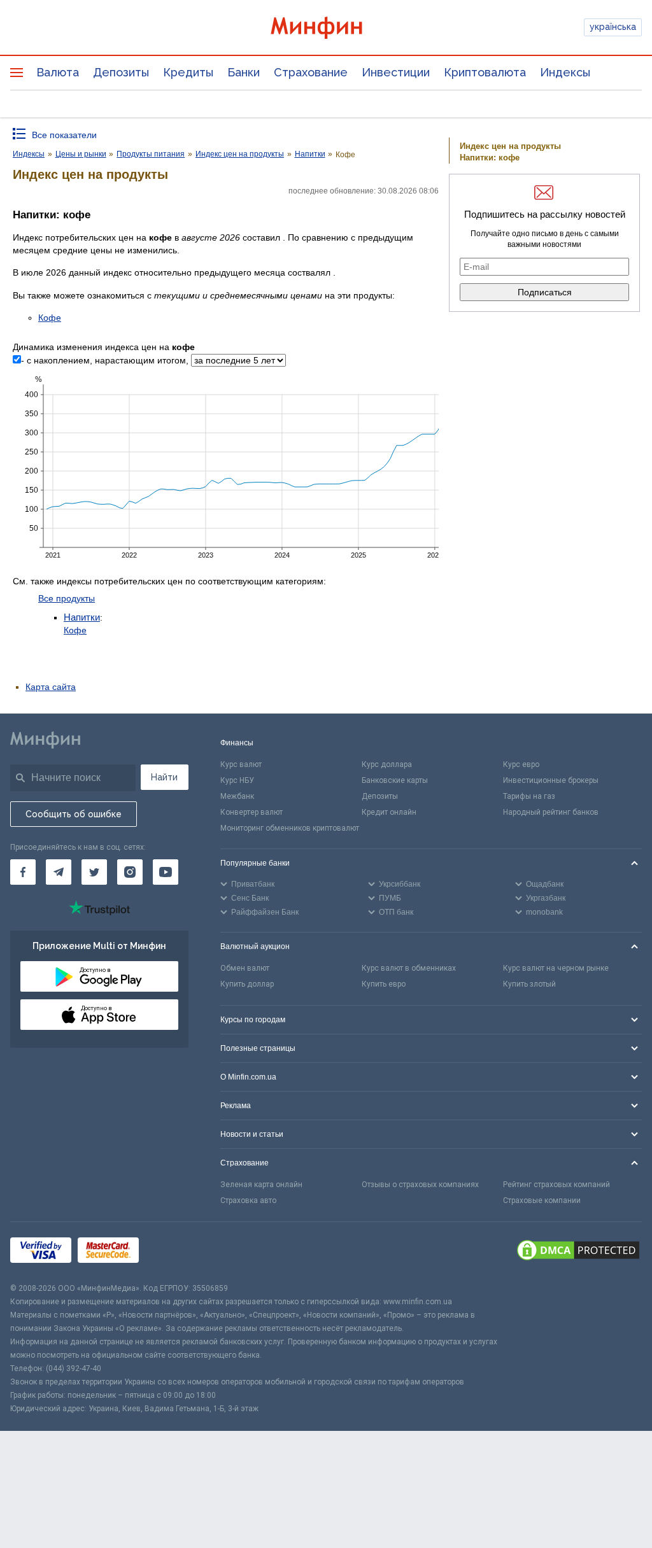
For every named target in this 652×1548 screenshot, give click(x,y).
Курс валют (241, 764)
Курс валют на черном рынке (556, 968)
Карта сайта (50, 687)
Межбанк (237, 796)
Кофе (49, 318)
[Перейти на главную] (326, 28)
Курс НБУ (237, 780)
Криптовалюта (485, 72)
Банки (243, 72)
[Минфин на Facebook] (23, 872)
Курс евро (521, 764)
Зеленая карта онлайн (261, 1184)
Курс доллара (387, 764)
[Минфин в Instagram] (130, 872)
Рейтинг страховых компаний (556, 1184)
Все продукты (66, 598)
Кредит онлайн (389, 812)
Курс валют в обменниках (409, 968)
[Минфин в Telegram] (58, 872)
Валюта (57, 72)
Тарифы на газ (529, 796)
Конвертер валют (251, 812)
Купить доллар (247, 984)
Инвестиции (396, 72)
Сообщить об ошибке (73, 814)
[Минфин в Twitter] (94, 872)
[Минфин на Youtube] (165, 872)
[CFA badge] (173, 1252)
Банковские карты (395, 780)
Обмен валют (244, 968)
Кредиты (188, 72)
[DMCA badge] (578, 1252)
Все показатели (64, 135)
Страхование (311, 72)
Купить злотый (529, 984)
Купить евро (384, 984)
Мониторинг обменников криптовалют (289, 828)
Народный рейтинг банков (551, 812)
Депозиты (121, 72)
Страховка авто (248, 1200)
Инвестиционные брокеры (551, 780)
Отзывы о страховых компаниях (420, 1184)
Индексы (565, 72)
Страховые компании (542, 1200)
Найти (164, 777)
